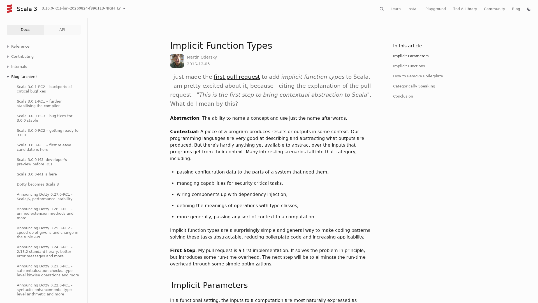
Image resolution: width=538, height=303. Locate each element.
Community (494, 9)
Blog (516, 9)
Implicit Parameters (411, 56)
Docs (25, 29)
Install (413, 9)
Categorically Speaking (414, 86)
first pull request (237, 76)
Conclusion (403, 96)
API (62, 29)
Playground (435, 9)
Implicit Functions (409, 66)
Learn (396, 9)
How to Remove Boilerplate (418, 76)
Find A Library (465, 9)
